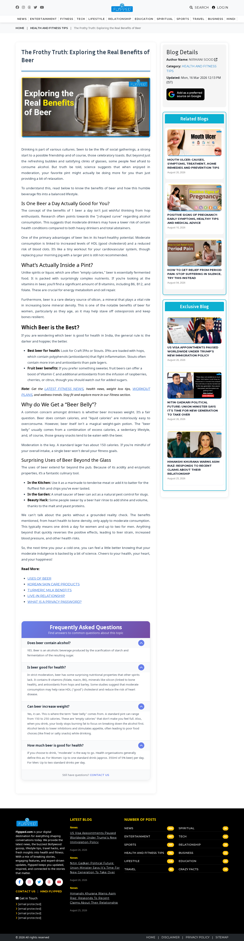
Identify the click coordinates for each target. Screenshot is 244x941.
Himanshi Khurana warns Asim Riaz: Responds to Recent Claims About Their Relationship (94, 898)
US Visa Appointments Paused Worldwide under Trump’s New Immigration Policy (192, 351)
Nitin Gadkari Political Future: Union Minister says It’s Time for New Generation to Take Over (95, 867)
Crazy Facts (188, 869)
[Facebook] (19, 882)
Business (186, 853)
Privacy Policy (197, 937)
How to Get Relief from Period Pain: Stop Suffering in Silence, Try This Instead (194, 274)
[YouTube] (59, 882)
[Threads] (49, 882)
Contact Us (26, 891)
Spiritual (186, 828)
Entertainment (137, 836)
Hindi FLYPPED (51, 891)
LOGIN (222, 7)
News (128, 828)
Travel (130, 869)
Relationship (190, 844)
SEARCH (201, 7)
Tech (183, 836)
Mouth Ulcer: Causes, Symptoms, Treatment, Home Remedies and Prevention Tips (193, 164)
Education (187, 861)
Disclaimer (170, 937)
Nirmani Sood (201, 59)
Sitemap (222, 937)
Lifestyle (132, 861)
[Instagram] (29, 882)
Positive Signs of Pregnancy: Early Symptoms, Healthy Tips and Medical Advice (193, 219)
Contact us (99, 775)
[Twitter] (39, 882)
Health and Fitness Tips (49, 28)
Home (20, 28)
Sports (130, 844)
